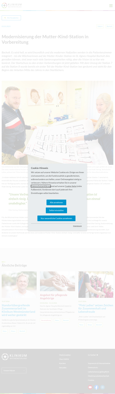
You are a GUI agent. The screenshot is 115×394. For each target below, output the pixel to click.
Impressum (77, 226)
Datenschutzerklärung (41, 186)
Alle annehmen (56, 202)
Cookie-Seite (70, 186)
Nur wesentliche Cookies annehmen (56, 218)
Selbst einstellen (56, 210)
